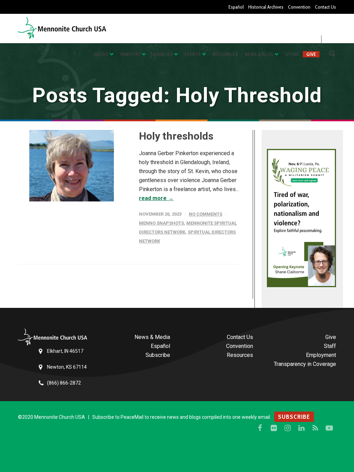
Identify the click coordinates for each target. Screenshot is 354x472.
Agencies (162, 54)
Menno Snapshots (161, 223)
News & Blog (259, 54)
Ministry (130, 54)
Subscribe (158, 355)
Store (292, 54)
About (101, 54)
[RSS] (315, 428)
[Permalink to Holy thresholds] (71, 165)
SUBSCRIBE (294, 417)
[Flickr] (274, 428)
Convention (299, 6)
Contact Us (325, 6)
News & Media (152, 337)
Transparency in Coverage (305, 364)
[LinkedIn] (301, 428)
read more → (156, 198)
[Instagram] (288, 428)
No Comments (205, 214)
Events (193, 54)
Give (311, 54)
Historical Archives (265, 6)
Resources (225, 54)
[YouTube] (329, 428)
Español (236, 6)
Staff (330, 346)
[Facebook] (260, 428)
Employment (321, 355)
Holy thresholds (176, 136)
